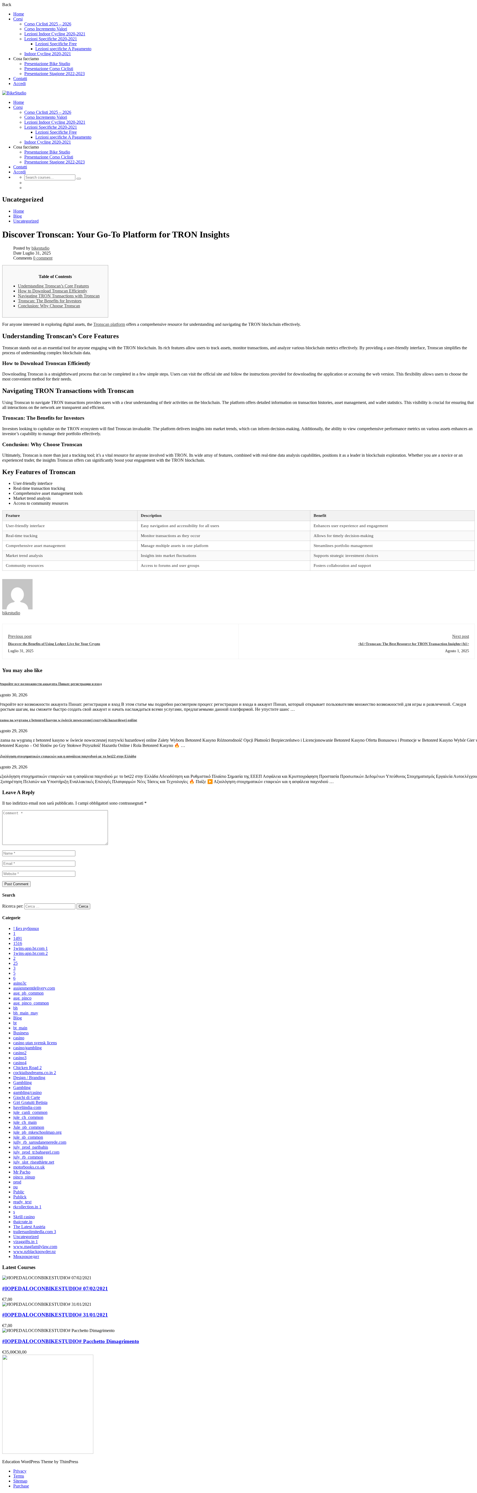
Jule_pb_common (28, 1127)
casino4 (19, 1062)
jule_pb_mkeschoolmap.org (37, 1132)
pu (15, 1187)
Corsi (18, 19)
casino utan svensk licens (35, 1042)
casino (18, 1037)
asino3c (19, 983)
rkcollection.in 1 (27, 1206)
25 (15, 963)
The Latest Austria (29, 1226)
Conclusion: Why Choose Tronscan (49, 305)
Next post (460, 636)
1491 (17, 938)
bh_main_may (25, 1013)
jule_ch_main (25, 1122)
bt (15, 1023)
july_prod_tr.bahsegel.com (36, 1152)
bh (15, 1008)
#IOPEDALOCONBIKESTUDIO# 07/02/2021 (55, 1288)
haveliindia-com (27, 1107)
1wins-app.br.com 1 (30, 948)
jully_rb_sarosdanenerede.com (39, 1142)
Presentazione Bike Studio (47, 63)
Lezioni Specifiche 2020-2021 (50, 38)
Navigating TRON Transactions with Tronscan (59, 296)
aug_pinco (22, 998)
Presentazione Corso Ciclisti (48, 68)
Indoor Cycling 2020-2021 (47, 53)
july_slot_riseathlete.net (33, 1162)
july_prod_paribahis (30, 1147)
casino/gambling (27, 1047)
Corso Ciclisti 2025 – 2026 (47, 24)
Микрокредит (26, 1256)
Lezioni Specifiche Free (56, 43)
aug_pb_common (28, 993)
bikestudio (40, 248)
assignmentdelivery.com (34, 988)
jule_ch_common (28, 1117)
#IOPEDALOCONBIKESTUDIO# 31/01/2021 (55, 1315)
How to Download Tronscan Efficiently (52, 291)
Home (18, 14)
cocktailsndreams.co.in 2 (34, 1072)
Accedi (19, 83)
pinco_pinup (24, 1177)
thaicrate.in (22, 1221)
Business (21, 1032)
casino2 (19, 1052)
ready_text (22, 1201)
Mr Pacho (21, 1172)
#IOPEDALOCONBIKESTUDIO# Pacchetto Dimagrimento (70, 1341)
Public (18, 1192)
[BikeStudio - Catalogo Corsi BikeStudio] (14, 93)
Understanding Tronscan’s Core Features (53, 286)
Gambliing (22, 1082)
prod (17, 1182)
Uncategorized (26, 221)
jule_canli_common (30, 1112)
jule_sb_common (28, 1137)
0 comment (42, 258)
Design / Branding (29, 1077)
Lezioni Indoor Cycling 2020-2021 (54, 33)
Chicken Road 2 (27, 1067)
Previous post (19, 636)
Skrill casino (24, 1216)
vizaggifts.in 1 (25, 1241)
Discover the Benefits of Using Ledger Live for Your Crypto (54, 644)
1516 (17, 943)
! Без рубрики (26, 928)
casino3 (19, 1057)
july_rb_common (28, 1157)
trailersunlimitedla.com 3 (34, 1231)
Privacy (19, 1471)
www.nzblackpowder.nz (34, 1251)
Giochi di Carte (26, 1097)
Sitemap (20, 1481)
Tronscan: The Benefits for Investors (49, 300)
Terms (18, 1476)
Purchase (21, 1486)
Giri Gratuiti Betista (30, 1102)
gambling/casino (27, 1092)
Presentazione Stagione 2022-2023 (54, 73)
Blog (17, 216)
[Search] (78, 178)
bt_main (20, 1028)
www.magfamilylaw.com (35, 1246)
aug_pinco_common (31, 1003)
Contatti (20, 78)
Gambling (22, 1087)
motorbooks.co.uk (29, 1167)
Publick (19, 1197)
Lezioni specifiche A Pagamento (63, 48)
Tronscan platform (109, 324)
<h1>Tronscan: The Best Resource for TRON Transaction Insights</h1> (413, 644)
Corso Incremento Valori (45, 29)
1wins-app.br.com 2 (30, 953)
